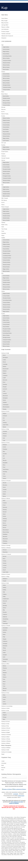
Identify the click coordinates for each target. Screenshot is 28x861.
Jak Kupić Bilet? (4, 24)
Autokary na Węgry (5, 576)
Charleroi (5, 435)
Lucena (4, 491)
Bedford (4, 366)
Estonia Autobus (6, 124)
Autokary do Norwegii (5, 545)
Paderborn (5, 543)
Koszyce (5, 549)
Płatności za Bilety (5, 27)
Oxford (4, 400)
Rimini (4, 681)
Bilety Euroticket (4, 22)
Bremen (4, 527)
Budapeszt (5, 578)
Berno (4, 558)
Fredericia (5, 614)
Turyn (4, 686)
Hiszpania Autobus (7, 169)
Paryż (4, 467)
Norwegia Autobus (6, 85)
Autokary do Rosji (5, 725)
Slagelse (4, 621)
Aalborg (4, 587)
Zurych (4, 569)
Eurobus (3, 313)
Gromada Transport (5, 158)
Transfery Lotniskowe (5, 33)
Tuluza (4, 476)
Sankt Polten (5, 424)
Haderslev (5, 616)
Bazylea (4, 556)
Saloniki (4, 703)
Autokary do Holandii (5, 625)
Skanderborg (5, 619)
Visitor (2, 231)
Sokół (2, 226)
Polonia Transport (5, 206)
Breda (4, 634)
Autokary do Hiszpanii (6, 480)
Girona (4, 487)
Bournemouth (5, 368)
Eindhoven (5, 641)
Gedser (4, 603)
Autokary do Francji (5, 442)
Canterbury (5, 375)
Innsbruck (5, 415)
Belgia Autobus (6, 51)
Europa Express (4, 151)
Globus (2, 235)
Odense (4, 607)
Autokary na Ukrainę (5, 739)
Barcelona (5, 485)
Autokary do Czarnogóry (6, 752)
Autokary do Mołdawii (5, 747)
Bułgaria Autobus (6, 120)
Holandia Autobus (6, 98)
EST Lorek (3, 142)
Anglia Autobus (6, 47)
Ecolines (3, 116)
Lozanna (4, 565)
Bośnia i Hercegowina (6, 745)
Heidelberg (5, 534)
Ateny (4, 695)
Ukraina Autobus (6, 65)
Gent (4, 438)
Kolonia (4, 516)
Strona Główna (4, 18)
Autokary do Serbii (5, 749)
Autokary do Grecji (5, 692)
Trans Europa (4, 229)
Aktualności (3, 38)
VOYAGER (15, 794)
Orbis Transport (4, 198)
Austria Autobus (6, 49)
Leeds (4, 391)
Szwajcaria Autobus (7, 60)
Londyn (4, 359)
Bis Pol (2, 111)
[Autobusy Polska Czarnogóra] (19, 789)
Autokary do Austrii (5, 411)
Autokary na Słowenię (5, 741)
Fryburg (4, 560)
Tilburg (4, 648)
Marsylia (4, 460)
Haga (4, 636)
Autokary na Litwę (5, 710)
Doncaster (5, 380)
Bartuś (2, 91)
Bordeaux (5, 444)
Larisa (4, 701)
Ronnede (5, 612)
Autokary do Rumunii (5, 728)
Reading (4, 409)
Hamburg (5, 518)
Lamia (4, 699)
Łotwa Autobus (6, 140)
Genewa (4, 563)
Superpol (3, 222)
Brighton (4, 373)
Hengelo (4, 639)
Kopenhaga (5, 623)
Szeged (4, 580)
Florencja (5, 668)
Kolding (4, 589)
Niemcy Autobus (6, 58)
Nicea (4, 464)
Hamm (4, 514)
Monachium (5, 538)
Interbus (3, 291)
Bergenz (4, 413)
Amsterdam (5, 627)
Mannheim (5, 536)
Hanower (4, 511)
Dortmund (5, 507)
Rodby (4, 596)
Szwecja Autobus (6, 89)
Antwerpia (5, 431)
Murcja (4, 496)
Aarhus (4, 585)
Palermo (4, 677)
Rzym (4, 683)
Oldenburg (5, 541)
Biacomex (3, 109)
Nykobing (5, 605)
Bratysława (5, 552)
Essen (4, 505)
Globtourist (3, 155)
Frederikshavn (6, 598)
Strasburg (5, 471)
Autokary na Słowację (5, 547)
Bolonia (4, 665)
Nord (2, 184)
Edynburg (5, 384)
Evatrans (3, 153)
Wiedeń (4, 427)
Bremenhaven (6, 529)
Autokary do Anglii (5, 353)
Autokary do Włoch (5, 663)
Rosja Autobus (6, 131)
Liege (4, 440)
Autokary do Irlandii (5, 708)
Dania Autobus (6, 69)
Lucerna (4, 567)
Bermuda (3, 107)
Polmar (2, 204)
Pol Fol (2, 202)
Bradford (4, 371)
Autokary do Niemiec (5, 498)
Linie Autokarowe (4, 29)
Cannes (4, 446)
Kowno (4, 712)
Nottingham (5, 398)
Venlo (4, 657)
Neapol (2, 754)
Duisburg (5, 509)
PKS (2, 273)
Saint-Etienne (5, 469)
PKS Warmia (4, 200)
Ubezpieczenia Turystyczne (7, 35)
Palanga (4, 717)
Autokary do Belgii (5, 429)
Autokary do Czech (5, 730)
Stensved (5, 601)
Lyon (4, 458)
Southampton (5, 404)
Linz (4, 418)
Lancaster (5, 389)
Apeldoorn (5, 630)
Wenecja (4, 688)
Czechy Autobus (6, 76)
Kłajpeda (4, 714)
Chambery (5, 449)
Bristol (4, 355)
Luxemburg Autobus (7, 255)
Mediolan (5, 672)
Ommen (4, 661)
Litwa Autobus (6, 129)
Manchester (5, 395)
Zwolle (4, 652)
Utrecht (4, 650)
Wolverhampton (6, 406)
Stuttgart (4, 520)
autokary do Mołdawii (14, 803)
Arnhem (4, 632)
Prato (4, 679)
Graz (4, 420)
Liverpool (5, 393)
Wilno (4, 719)
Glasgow (4, 386)
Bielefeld (4, 525)
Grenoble (5, 453)
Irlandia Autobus (6, 218)
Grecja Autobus (6, 53)
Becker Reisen (4, 93)
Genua (4, 670)
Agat (2, 44)
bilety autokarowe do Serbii (17, 801)
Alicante (4, 482)
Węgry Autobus (6, 138)
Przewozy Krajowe (5, 31)
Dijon (4, 451)
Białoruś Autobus (6, 118)
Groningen (5, 643)
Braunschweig (6, 532)
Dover (4, 382)
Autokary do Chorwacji (6, 734)
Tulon (4, 474)
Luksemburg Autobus (7, 56)
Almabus (3, 71)
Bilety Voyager (4, 20)
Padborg (4, 594)
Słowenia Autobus (6, 62)
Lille (4, 455)
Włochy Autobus (6, 67)
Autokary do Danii (5, 583)
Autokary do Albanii (5, 736)
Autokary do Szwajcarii (6, 554)
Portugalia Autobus (7, 176)
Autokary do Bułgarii (5, 732)
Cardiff (4, 377)
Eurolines (3, 145)
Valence (4, 478)
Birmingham (5, 357)
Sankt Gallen (5, 572)
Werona (4, 690)
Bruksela (5, 433)
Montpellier (5, 462)
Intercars (3, 160)
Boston (4, 362)
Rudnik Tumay (4, 224)
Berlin (4, 500)
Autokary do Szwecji (5, 574)
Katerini (4, 697)
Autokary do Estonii (5, 721)
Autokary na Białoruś (5, 743)
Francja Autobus (6, 80)
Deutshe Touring (4, 113)
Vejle (4, 592)
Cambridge (5, 364)
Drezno (4, 523)
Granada (4, 489)
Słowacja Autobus (6, 133)
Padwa (4, 674)
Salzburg (5, 422)
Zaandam (5, 654)
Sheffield (5, 402)
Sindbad (3, 237)
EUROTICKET (21, 795)
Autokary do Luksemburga (6, 706)
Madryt (4, 494)
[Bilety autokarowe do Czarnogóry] (7, 789)
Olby (4, 610)
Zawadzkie (3, 233)
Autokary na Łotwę (5, 723)
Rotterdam (5, 645)
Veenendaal (5, 659)
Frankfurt (5, 502)
